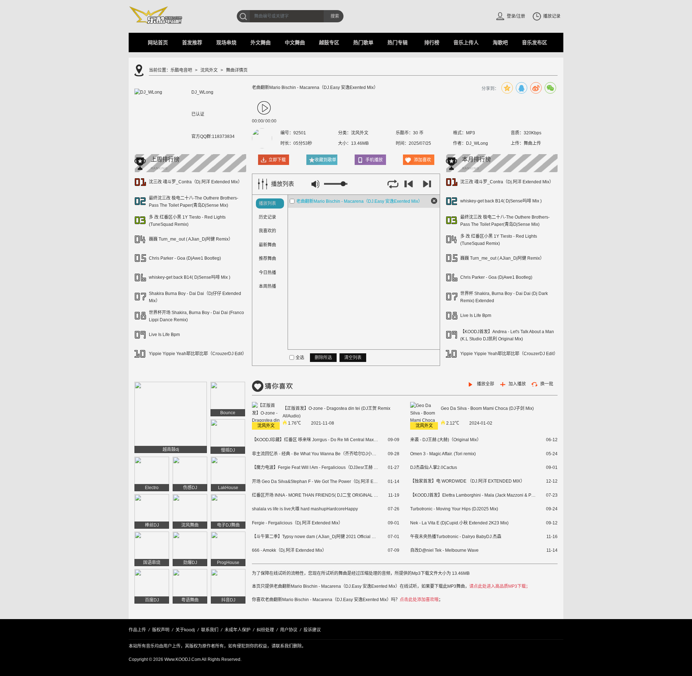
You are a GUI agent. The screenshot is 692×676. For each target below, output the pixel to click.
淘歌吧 (500, 42)
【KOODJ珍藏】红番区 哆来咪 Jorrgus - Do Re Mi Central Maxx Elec (315, 439)
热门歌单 (363, 42)
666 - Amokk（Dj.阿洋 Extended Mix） (289, 550)
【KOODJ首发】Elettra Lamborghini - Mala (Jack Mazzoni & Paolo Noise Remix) (473, 495)
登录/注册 (516, 16)
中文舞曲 (295, 42)
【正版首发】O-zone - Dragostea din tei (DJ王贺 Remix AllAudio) (337, 412)
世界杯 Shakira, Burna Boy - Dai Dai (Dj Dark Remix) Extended (504, 297)
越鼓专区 (329, 42)
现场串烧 (226, 42)
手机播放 (374, 159)
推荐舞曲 (267, 258)
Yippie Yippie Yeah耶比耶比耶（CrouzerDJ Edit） (197, 353)
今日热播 (267, 272)
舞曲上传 (532, 143)
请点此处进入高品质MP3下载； (499, 586)
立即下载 (277, 159)
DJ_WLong (477, 143)
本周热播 (267, 286)
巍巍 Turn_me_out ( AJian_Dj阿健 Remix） (191, 239)
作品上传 (137, 629)
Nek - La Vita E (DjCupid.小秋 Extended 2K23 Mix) (459, 522)
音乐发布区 (534, 42)
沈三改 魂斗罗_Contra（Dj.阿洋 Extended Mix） (195, 181)
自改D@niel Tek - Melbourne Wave (444, 550)
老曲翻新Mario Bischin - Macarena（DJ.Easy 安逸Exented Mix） (359, 201)
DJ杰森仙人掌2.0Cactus (433, 467)
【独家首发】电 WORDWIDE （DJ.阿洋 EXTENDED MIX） (467, 481)
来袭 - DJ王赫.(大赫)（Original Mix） (445, 439)
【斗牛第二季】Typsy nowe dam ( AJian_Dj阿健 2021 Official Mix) (315, 536)
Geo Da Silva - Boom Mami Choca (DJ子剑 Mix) (488, 408)
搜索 (335, 16)
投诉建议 (312, 629)
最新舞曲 (267, 244)
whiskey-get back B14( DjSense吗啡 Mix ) (189, 277)
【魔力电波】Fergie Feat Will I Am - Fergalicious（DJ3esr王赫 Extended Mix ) (315, 467)
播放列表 (267, 203)
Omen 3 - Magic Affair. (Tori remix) (443, 453)
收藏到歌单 (325, 159)
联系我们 (209, 629)
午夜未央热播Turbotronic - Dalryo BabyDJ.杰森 (455, 536)
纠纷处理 (265, 629)
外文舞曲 (260, 42)
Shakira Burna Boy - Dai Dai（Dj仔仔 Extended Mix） (195, 297)
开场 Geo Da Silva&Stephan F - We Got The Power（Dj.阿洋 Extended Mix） (315, 481)
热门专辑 (397, 42)
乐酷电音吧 (181, 70)
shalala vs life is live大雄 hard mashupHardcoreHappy (305, 508)
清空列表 (352, 357)
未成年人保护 (237, 629)
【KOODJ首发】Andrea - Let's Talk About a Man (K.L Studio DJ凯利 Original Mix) (507, 335)
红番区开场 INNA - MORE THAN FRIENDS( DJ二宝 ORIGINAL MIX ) (315, 495)
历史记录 (267, 217)
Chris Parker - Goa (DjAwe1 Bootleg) (185, 258)
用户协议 (288, 629)
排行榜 (431, 42)
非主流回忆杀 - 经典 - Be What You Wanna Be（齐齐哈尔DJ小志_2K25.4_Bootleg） (315, 453)
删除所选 (323, 357)
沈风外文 (209, 70)
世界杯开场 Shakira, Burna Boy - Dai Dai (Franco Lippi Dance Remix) (196, 316)
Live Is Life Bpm (164, 334)
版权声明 (160, 629)
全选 (300, 357)
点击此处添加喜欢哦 (419, 599)
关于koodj (185, 629)
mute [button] (315, 184)
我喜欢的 (267, 230)
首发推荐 (192, 42)
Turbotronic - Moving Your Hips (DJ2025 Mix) (454, 508)
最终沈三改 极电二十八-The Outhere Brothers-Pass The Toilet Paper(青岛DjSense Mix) (193, 201)
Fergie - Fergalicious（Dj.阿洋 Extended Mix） (297, 522)
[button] (264, 108)
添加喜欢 (422, 159)
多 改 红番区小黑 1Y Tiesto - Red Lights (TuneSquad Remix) (187, 221)
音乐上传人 (466, 42)
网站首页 (158, 42)
